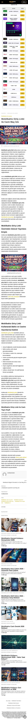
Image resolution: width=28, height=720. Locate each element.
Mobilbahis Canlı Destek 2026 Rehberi (12, 627)
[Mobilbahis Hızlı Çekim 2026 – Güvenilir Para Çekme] (14, 555)
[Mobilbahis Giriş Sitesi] (12, 2)
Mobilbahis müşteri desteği (8, 623)
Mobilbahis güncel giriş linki (7, 501)
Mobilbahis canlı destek (7, 621)
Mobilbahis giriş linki (7, 332)
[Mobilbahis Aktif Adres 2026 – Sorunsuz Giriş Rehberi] (14, 584)
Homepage (3, 113)
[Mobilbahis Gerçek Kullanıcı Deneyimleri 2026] (14, 525)
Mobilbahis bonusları (7, 217)
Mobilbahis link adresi (12, 113)
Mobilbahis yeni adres (18, 592)
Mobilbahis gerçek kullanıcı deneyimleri (11, 533)
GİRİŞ (22, 11)
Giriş (24, 2)
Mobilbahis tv (7, 502)
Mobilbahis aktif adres (7, 592)
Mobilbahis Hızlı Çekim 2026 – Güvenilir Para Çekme (13, 569)
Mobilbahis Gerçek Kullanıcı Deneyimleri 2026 (12, 539)
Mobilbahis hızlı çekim (6, 563)
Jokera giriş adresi (21, 457)
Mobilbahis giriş (12, 392)
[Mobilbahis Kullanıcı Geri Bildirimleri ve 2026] (14, 674)
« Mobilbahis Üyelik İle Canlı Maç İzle (10, 487)
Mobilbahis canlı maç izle (7, 499)
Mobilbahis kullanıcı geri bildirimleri (10, 682)
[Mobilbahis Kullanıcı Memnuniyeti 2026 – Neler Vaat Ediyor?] (14, 642)
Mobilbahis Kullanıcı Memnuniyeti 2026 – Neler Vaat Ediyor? (13, 657)
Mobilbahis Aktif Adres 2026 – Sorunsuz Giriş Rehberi (12, 597)
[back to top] (25, 717)
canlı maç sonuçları (13, 296)
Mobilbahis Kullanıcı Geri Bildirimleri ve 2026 (11, 688)
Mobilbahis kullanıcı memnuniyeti (9, 650)
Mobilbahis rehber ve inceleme (9, 535)
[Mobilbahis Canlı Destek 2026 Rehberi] (14, 613)
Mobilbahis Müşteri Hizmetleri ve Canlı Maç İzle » (15, 482)
